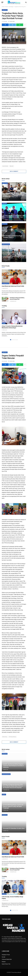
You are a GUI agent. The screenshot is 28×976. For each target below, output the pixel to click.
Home (3, 6)
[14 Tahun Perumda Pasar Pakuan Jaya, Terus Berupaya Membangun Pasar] (14, 212)
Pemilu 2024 (4, 183)
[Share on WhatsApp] (19, 24)
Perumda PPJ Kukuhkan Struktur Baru (14, 828)
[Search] (26, 2)
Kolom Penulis (5, 283)
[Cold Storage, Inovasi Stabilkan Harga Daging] (14, 887)
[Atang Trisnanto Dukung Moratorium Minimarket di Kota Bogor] (14, 316)
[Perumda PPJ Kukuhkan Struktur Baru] (14, 823)
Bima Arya (5, 736)
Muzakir (11, 166)
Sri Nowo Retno (12, 736)
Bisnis (3, 323)
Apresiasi (4, 203)
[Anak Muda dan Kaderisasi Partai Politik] (14, 277)
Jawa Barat (4, 352)
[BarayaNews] (14, 2)
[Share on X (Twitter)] (12, 24)
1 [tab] (10, 340)
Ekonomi (4, 893)
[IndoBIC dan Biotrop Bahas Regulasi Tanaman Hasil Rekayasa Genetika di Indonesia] (14, 762)
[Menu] (2, 2)
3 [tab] (13, 340)
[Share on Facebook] (5, 24)
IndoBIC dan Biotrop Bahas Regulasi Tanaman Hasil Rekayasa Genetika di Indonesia (13, 765)
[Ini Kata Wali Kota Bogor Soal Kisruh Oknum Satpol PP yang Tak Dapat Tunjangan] (14, 803)
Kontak (3, 957)
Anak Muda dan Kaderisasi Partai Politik (13, 286)
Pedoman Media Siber (7, 959)
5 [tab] (16, 340)
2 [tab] (12, 340)
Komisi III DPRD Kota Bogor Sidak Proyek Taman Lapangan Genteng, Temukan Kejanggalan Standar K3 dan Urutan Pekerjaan (13, 255)
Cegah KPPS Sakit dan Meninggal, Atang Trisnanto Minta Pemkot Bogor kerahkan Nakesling (13, 195)
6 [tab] (17, 340)
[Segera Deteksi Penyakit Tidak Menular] (14, 376)
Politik (6, 6)
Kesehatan (4, 223)
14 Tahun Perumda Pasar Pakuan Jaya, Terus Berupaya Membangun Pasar (14, 216)
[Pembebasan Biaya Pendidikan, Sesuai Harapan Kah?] (5, 299)
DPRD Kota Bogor (5, 244)
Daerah (3, 794)
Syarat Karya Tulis (6, 964)
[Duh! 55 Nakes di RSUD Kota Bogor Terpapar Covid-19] (14, 232)
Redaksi (4, 961)
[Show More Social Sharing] (24, 24)
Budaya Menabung (6, 774)
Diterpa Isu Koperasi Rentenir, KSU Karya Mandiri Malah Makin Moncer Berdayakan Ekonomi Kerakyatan (13, 786)
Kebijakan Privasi (6, 954)
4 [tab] (14, 340)
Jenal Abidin (5, 166)
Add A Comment (14, 171)
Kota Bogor (11, 6)
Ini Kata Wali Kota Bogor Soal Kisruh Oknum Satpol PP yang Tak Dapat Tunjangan (13, 806)
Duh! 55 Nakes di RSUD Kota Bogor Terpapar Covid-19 (13, 236)
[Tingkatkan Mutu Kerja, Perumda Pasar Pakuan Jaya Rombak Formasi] (14, 36)
